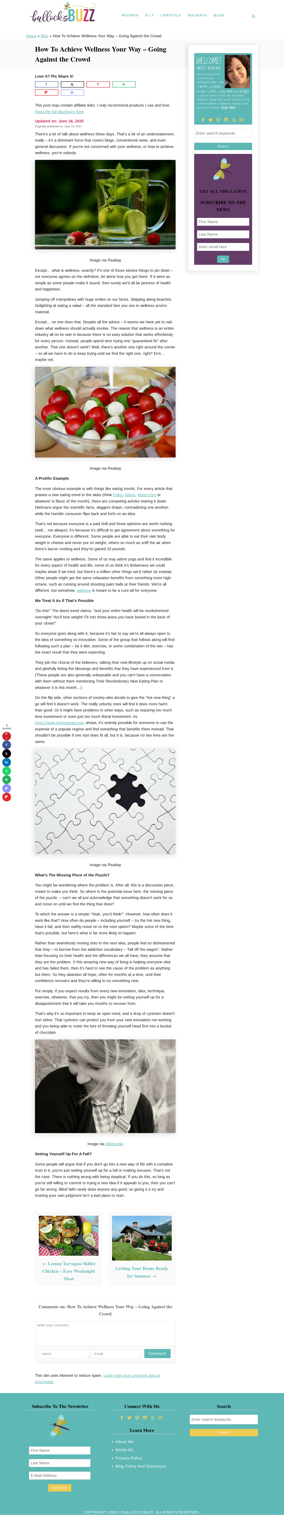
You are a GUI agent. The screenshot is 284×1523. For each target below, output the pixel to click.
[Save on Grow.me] (141, 84)
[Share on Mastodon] (72, 92)
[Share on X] (72, 84)
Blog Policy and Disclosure (141, 1466)
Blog (44, 36)
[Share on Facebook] (46, 84)
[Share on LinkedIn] (6, 762)
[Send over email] (124, 84)
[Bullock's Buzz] (63, 16)
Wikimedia (114, 1144)
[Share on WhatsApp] (6, 771)
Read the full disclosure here (59, 112)
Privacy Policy (129, 1458)
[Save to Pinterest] (98, 84)
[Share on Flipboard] (46, 92)
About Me (125, 1442)
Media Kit (124, 1450)
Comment (157, 1353)
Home (31, 36)
